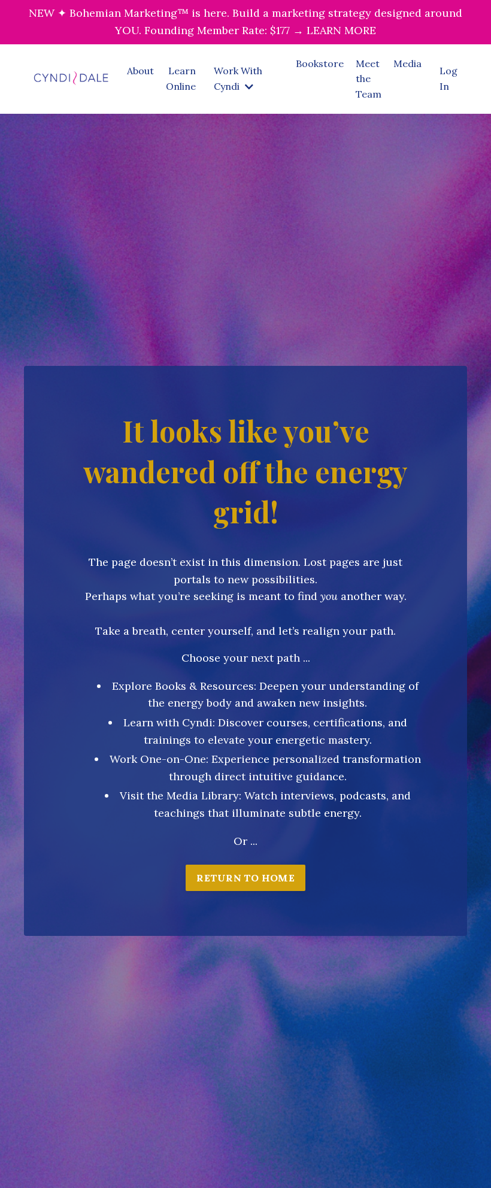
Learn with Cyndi (168, 722)
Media (407, 63)
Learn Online (181, 78)
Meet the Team (368, 78)
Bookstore (320, 63)
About (140, 71)
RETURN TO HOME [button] (245, 878)
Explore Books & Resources (183, 686)
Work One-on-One (158, 759)
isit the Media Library (183, 795)
